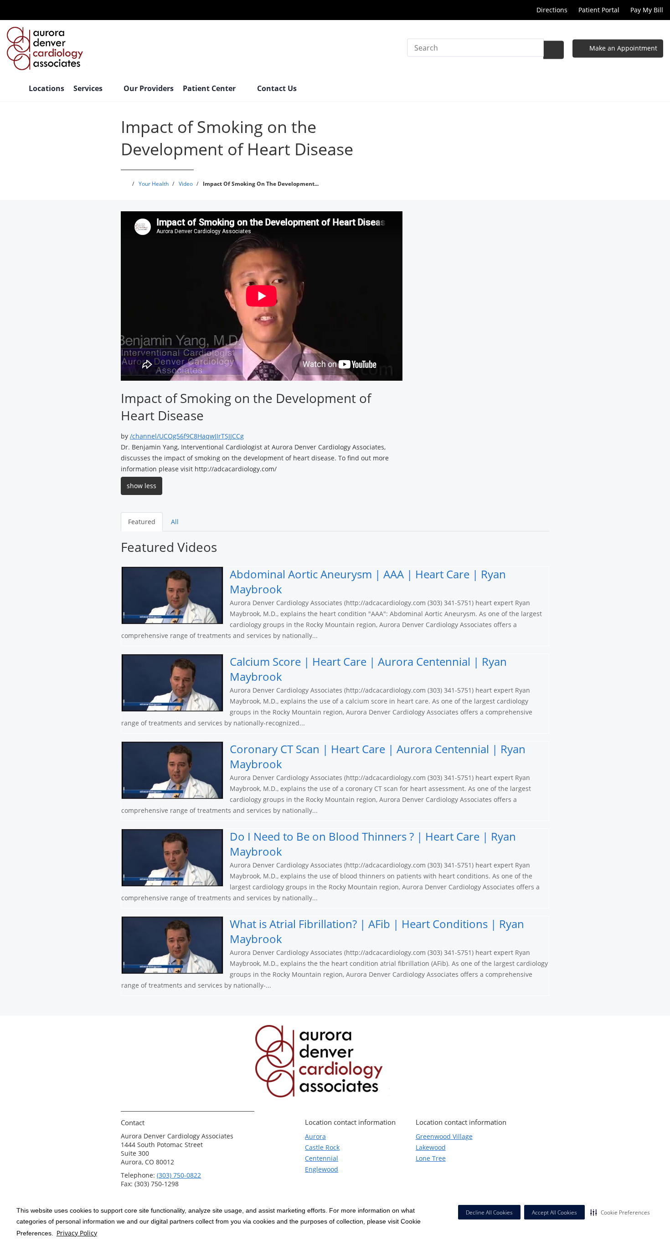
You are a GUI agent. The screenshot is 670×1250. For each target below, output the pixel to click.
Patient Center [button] (210, 88)
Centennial (321, 1158)
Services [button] (88, 88)
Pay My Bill (646, 9)
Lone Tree (431, 1158)
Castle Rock (322, 1147)
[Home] (13, 89)
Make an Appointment (622, 48)
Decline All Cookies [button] (489, 1212)
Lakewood (431, 1147)
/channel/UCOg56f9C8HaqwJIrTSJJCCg (187, 436)
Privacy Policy (77, 1233)
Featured (141, 521)
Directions (551, 9)
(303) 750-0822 (179, 1175)
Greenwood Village (444, 1136)
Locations (46, 88)
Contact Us (277, 88)
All (175, 521)
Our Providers (149, 88)
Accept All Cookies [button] (554, 1212)
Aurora (315, 1136)
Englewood (321, 1169)
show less (141, 485)
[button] (620, 1212)
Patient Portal (598, 9)
